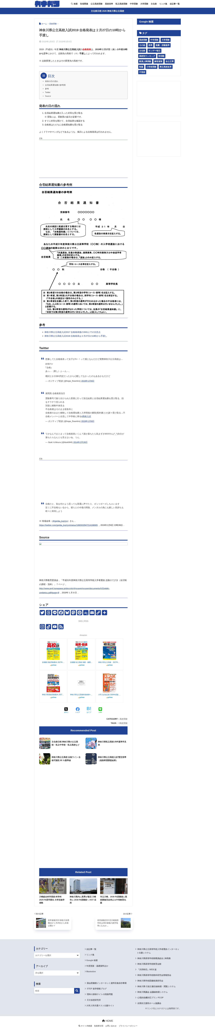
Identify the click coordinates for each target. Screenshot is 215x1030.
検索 (75, 4)
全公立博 (170, 61)
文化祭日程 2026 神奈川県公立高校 (107, 11)
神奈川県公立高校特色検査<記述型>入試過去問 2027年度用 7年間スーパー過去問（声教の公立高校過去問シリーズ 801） (81, 695)
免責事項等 (98, 1026)
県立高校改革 (166, 67)
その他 (142, 45)
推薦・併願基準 (163, 45)
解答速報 (158, 61)
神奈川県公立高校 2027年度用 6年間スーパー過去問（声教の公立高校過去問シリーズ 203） (109, 662)
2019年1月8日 (87, 381)
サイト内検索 (86, 1026)
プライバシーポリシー (128, 1026)
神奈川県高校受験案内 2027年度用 (53, 695)
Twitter (47, 92)
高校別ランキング (147, 56)
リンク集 (163, 4)
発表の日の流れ (51, 81)
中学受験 (134, 4)
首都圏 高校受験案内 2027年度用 (53, 662)
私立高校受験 (121, 4)
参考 (47, 89)
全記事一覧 (175, 4)
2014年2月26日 (80, 442)
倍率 (150, 45)
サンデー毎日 (154, 51)
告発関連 (84, 4)
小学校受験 (151, 67)
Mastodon (91, 971)
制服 (141, 67)
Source (48, 96)
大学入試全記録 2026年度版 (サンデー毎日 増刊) (109, 695)
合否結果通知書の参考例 (55, 85)
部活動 (161, 56)
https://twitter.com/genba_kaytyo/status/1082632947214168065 (68, 525)
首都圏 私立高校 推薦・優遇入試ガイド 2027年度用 (81, 662)
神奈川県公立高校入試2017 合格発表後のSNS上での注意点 (72, 332)
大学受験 (144, 4)
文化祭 (154, 4)
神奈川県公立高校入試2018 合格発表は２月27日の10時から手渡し (76, 336)
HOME (109, 1020)
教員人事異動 (145, 61)
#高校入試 (86, 416)
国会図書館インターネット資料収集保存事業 (106, 983)
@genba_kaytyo (60, 521)
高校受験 (124, 719)
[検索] (77, 991)
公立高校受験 (97, 4)
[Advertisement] (83, 158)
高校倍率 (109, 4)
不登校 (142, 72)
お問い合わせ (111, 1026)
